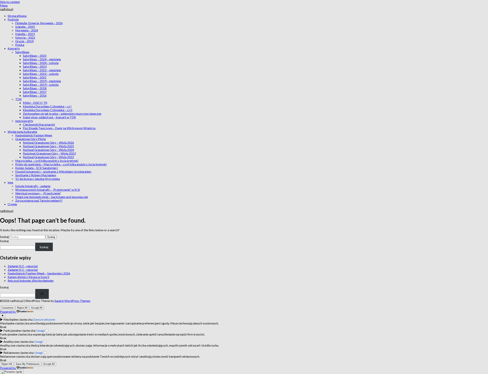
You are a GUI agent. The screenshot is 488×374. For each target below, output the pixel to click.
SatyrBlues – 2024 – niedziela (42, 59)
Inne (10, 182)
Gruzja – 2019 (24, 41)
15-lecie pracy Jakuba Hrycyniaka (37, 179)
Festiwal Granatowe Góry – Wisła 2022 (48, 157)
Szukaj (4, 241)
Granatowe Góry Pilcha (30, 139)
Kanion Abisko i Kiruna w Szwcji (28, 277)
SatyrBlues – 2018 (35, 88)
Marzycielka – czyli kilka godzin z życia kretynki (46, 160)
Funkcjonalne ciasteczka (19, 330)
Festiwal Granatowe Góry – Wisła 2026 (48, 142)
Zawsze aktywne (44, 319)
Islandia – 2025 (25, 26)
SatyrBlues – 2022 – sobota (41, 73)
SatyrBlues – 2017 (35, 92)
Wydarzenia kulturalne (22, 131)
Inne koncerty (24, 121)
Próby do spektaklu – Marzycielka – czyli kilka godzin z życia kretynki (61, 164)
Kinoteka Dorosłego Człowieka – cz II (47, 110)
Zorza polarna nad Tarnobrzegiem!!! (39, 200)
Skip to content (10, 2)
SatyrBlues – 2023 (35, 66)
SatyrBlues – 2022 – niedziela (42, 70)
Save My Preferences (28, 364)
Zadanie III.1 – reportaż (23, 269)
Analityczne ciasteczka (18, 341)
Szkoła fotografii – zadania (32, 186)
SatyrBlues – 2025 (35, 55)
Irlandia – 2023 (25, 34)
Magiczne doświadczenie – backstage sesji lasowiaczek (51, 197)
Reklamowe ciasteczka (18, 352)
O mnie (12, 204)
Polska (19, 45)
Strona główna (17, 16)
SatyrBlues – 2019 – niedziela (42, 81)
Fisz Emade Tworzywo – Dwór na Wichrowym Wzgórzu (59, 128)
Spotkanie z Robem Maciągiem (35, 175)
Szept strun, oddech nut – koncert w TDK (49, 117)
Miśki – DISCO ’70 (35, 102)
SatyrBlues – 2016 (35, 95)
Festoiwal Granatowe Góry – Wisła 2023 (49, 153)
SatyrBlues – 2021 (35, 77)
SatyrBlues (22, 52)
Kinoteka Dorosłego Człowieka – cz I (47, 106)
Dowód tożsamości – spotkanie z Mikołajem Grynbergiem (53, 171)
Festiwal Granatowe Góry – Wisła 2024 (48, 150)
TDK (18, 99)
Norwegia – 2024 (26, 30)
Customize (7, 307)
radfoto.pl (6, 9)
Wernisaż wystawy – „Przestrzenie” (38, 193)
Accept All (36, 307)
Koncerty (14, 48)
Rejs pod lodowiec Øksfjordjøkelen (31, 280)
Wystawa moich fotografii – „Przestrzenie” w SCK (47, 189)
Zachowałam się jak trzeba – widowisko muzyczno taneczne (62, 113)
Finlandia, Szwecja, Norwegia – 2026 (39, 23)
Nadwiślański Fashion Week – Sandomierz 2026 (39, 273)
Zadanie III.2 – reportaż (23, 266)
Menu (4, 5)
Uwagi (40, 330)
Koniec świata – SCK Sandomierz (36, 168)
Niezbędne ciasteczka (18, 319)
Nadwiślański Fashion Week (33, 135)
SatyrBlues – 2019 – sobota (41, 84)
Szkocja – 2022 (25, 37)
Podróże (13, 19)
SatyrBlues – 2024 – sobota (41, 63)
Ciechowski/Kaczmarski (39, 124)
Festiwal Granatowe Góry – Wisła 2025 (48, 146)
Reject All (22, 307)
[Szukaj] (42, 294)
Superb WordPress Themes (72, 301)
